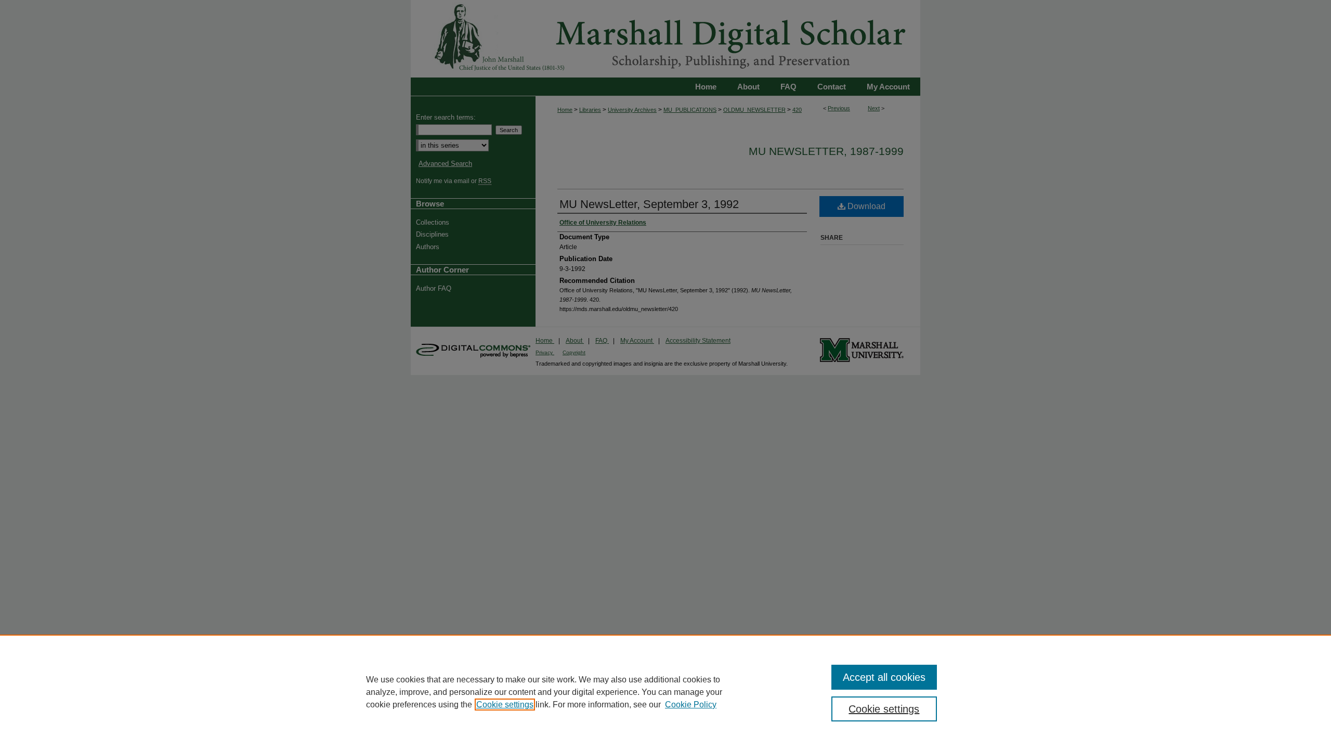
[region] (665, 692)
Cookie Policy (690, 704)
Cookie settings (504, 704)
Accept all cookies (884, 677)
